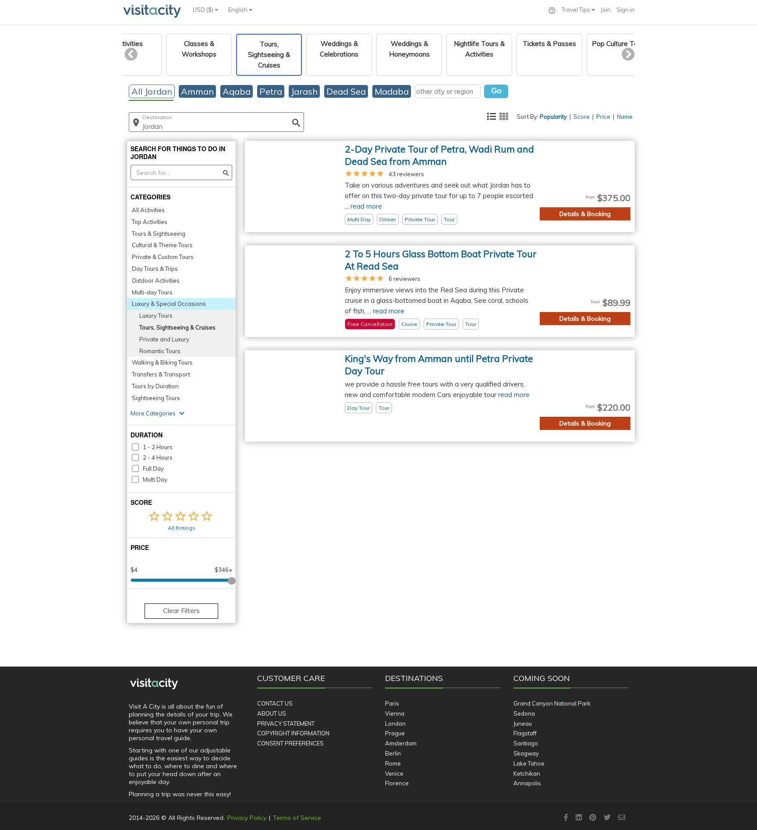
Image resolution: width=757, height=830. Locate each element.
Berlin (393, 753)
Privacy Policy (246, 818)
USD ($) (204, 9)
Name (625, 116)
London (395, 723)
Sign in (625, 9)
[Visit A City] (154, 683)
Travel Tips (576, 9)
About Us (271, 713)
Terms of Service (297, 818)
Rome (393, 763)
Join (606, 9)
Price (603, 116)
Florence (397, 783)
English (238, 9)
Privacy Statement (286, 723)
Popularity (553, 116)
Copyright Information (293, 733)
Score (581, 116)
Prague (395, 733)
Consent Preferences (290, 743)
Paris (392, 703)
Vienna (394, 713)
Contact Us (275, 703)
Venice (394, 773)
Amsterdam (401, 743)
